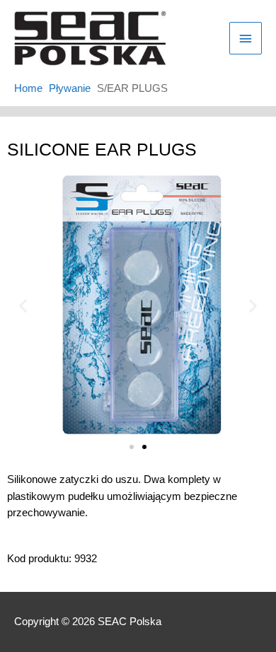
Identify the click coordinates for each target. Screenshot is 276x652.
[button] (23, 306)
